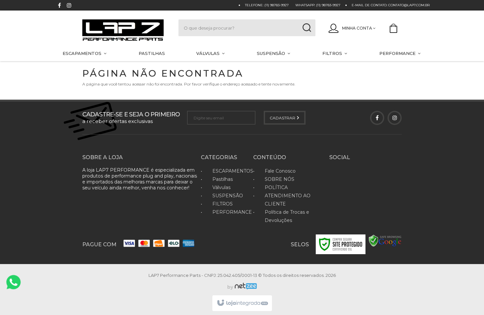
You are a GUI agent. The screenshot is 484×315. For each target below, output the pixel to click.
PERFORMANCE (232, 212)
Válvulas (221, 187)
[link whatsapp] (13, 282)
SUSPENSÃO (227, 196)
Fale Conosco (280, 171)
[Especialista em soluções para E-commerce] (245, 287)
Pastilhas (222, 179)
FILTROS (222, 204)
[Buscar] (306, 27)
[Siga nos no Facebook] (59, 6)
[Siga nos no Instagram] (69, 6)
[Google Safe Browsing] (385, 240)
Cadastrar (283, 117)
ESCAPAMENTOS (232, 171)
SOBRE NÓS (279, 179)
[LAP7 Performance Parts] (123, 30)
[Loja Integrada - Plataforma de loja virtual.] (242, 303)
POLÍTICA (276, 187)
